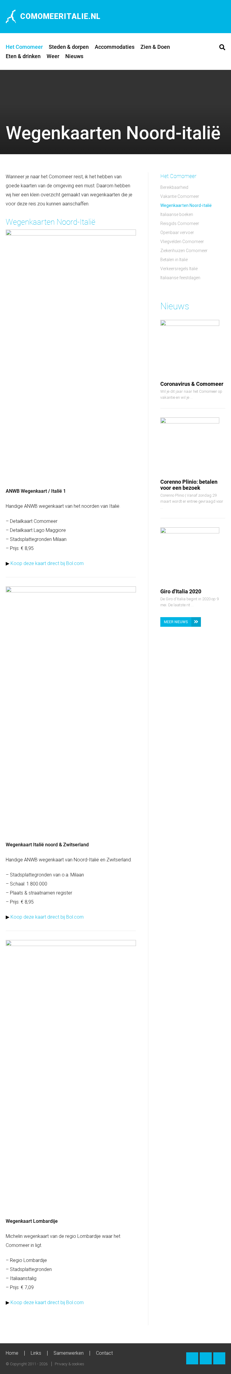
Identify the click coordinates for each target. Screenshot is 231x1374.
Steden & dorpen (69, 47)
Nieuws (74, 56)
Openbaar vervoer (177, 232)
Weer (53, 56)
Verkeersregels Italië (179, 268)
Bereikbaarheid (174, 187)
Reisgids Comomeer (179, 223)
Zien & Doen (155, 47)
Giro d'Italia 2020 (180, 591)
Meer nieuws (176, 622)
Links (36, 1353)
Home (12, 1353)
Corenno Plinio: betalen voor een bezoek (188, 485)
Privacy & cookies (69, 1364)
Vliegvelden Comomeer (182, 241)
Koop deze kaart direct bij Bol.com (47, 563)
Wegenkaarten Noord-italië (186, 205)
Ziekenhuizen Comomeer (184, 250)
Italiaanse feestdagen (180, 277)
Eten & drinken (23, 56)
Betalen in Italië (174, 259)
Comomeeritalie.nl (60, 16)
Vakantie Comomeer (179, 196)
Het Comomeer (24, 47)
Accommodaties (114, 47)
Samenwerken (69, 1353)
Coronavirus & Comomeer (191, 384)
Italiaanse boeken (176, 214)
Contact (104, 1353)
